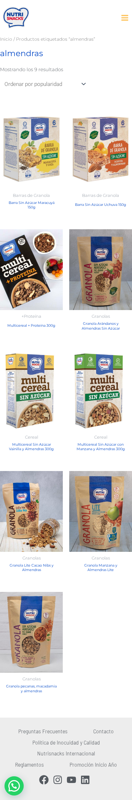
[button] (14, 786)
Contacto (103, 731)
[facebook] (45, 780)
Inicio (6, 39)
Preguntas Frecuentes (43, 731)
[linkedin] (86, 780)
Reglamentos (29, 764)
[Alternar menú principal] (124, 17)
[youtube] (73, 780)
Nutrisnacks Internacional (66, 753)
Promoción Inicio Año (93, 764)
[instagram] (59, 780)
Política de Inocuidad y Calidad (66, 742)
